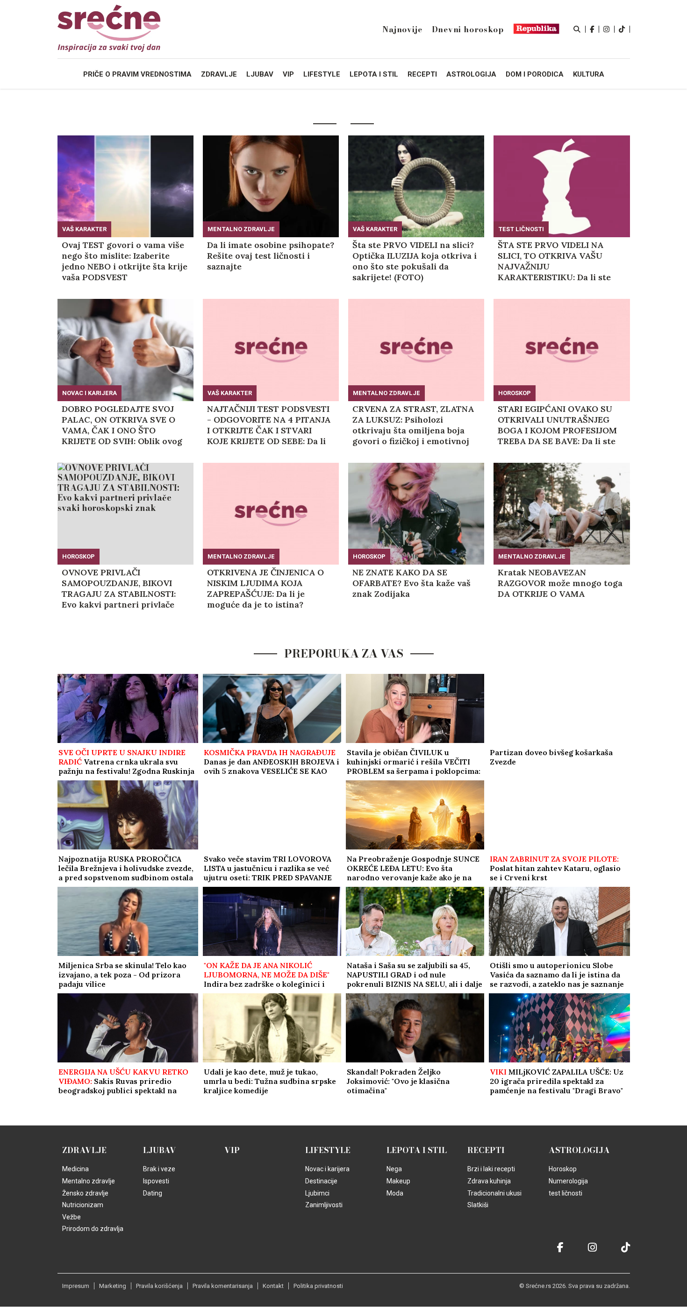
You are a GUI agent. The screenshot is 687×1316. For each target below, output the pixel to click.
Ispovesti (156, 1181)
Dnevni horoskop (468, 29)
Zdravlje (84, 1150)
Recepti (486, 1150)
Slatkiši (477, 1205)
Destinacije (321, 1181)
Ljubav (159, 1150)
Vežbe (71, 1217)
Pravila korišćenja (159, 1285)
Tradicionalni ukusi (494, 1193)
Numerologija (568, 1181)
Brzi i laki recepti (491, 1169)
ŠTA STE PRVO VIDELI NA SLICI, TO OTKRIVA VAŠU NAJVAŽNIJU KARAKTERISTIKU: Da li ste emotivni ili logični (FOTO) (554, 261)
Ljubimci (317, 1193)
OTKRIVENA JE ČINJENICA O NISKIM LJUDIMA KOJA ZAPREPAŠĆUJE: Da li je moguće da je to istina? (265, 588)
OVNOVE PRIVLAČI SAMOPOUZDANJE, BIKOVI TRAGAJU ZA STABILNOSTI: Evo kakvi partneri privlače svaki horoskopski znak (119, 588)
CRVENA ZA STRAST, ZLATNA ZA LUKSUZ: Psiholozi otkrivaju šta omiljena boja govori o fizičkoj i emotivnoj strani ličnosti (413, 424)
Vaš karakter (84, 229)
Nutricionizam (82, 1205)
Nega (394, 1169)
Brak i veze (159, 1169)
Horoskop (514, 393)
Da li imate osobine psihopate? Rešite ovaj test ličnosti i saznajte (270, 256)
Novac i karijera (89, 393)
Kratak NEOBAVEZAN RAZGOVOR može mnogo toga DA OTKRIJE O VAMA (560, 583)
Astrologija (579, 1150)
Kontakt (273, 1285)
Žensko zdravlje (85, 1193)
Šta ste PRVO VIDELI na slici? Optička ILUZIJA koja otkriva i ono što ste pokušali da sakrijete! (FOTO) (414, 261)
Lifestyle (328, 1150)
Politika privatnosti (318, 1285)
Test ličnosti (521, 229)
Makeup (398, 1181)
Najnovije (402, 29)
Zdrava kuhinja (489, 1181)
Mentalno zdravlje (241, 229)
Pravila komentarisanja (223, 1285)
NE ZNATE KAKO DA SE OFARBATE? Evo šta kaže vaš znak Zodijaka (411, 583)
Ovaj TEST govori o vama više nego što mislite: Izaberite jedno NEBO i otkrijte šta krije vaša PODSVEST (124, 261)
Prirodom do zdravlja (92, 1228)
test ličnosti (565, 1193)
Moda (394, 1193)
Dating (152, 1193)
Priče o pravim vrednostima (137, 74)
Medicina (75, 1169)
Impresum (75, 1285)
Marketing (112, 1285)
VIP (232, 1150)
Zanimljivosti (324, 1205)
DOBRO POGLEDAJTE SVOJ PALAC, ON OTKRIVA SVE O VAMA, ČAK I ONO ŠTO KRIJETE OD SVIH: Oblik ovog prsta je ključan (122, 424)
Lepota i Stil (416, 1150)
